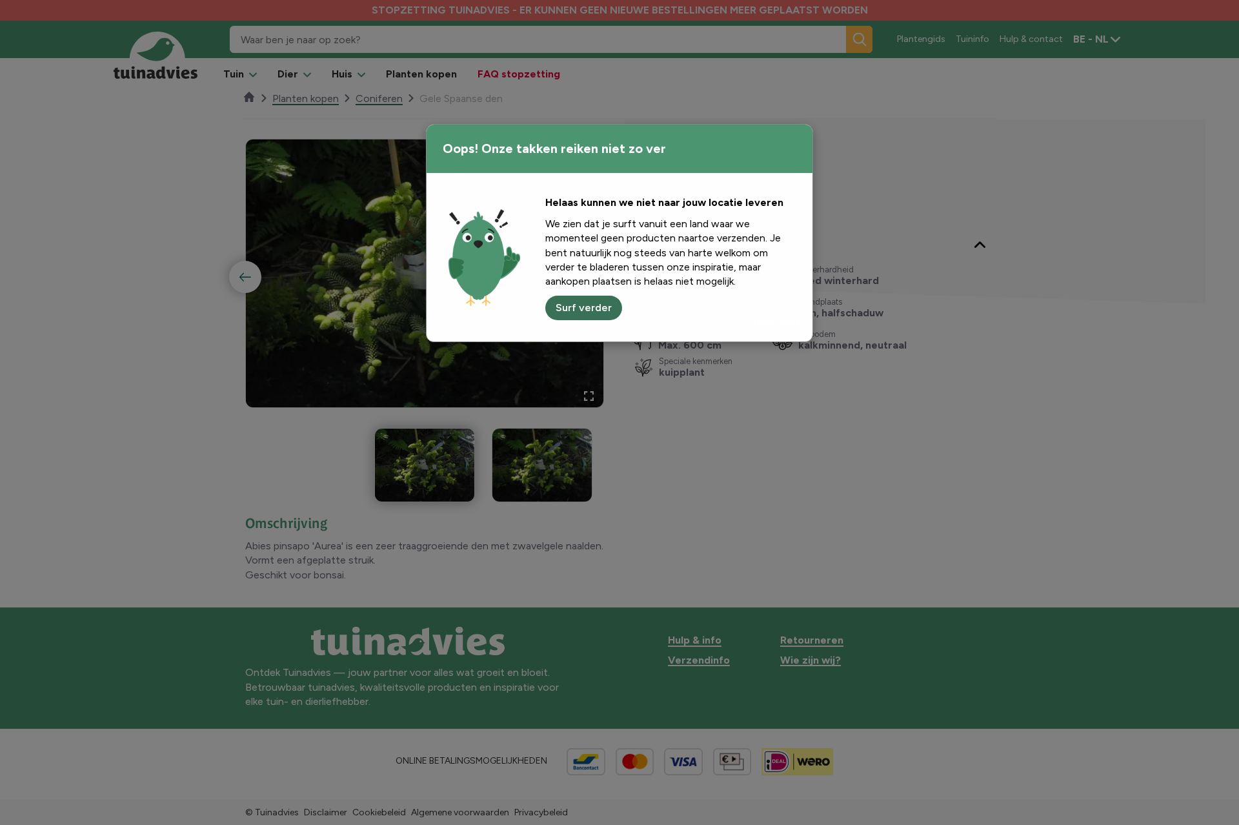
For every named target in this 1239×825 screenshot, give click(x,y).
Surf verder (584, 307)
